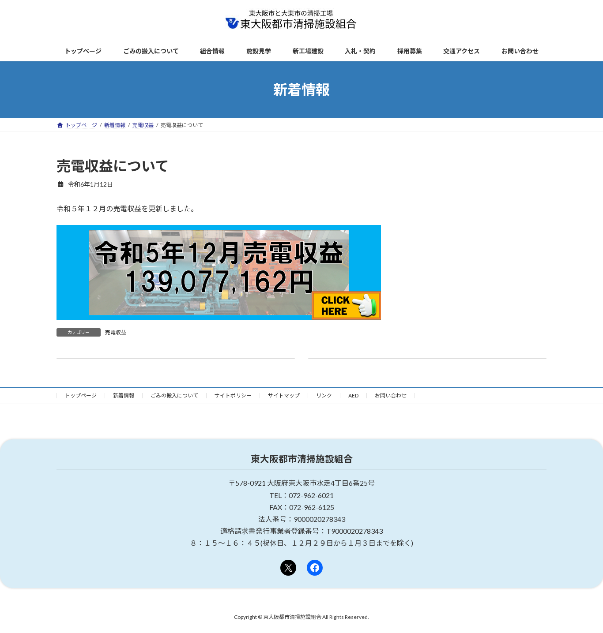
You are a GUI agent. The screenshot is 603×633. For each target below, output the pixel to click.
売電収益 (115, 332)
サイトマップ (284, 395)
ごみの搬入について (174, 395)
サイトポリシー (233, 395)
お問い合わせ (391, 395)
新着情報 (123, 395)
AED (353, 395)
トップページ (81, 395)
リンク (324, 395)
